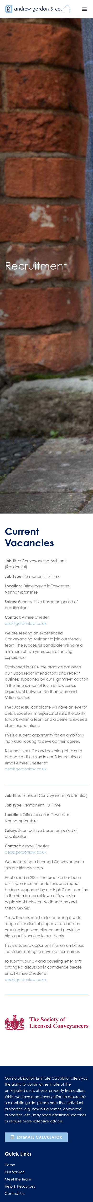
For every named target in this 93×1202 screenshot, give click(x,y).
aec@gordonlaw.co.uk (25, 623)
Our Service (15, 1172)
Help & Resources (20, 1186)
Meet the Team (18, 1179)
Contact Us (14, 1193)
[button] (84, 9)
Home (10, 1165)
